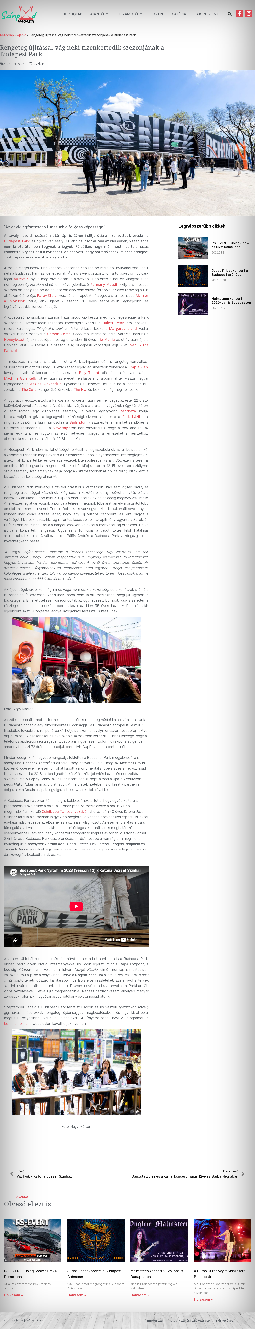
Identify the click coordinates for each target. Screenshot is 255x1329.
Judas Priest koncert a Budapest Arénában (230, 272)
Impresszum (156, 1320)
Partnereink (206, 14)
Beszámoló (127, 14)
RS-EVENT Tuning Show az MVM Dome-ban (230, 245)
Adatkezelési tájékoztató (190, 1320)
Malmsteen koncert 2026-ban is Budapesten (231, 300)
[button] (230, 14)
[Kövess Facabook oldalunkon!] (239, 13)
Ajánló (97, 14)
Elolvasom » (13, 1295)
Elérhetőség (225, 1320)
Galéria (179, 14)
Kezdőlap (73, 14)
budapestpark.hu (18, 1023)
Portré (157, 14)
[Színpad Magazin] (19, 14)
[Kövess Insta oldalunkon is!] (248, 13)
